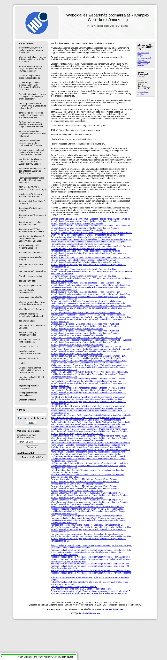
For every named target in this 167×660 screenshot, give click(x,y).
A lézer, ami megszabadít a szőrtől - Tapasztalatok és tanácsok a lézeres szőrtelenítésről (90, 591)
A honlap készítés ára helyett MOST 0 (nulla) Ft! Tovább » (46, 657)
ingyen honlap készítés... (142, 64)
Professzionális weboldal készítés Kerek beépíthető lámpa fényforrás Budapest (31, 124)
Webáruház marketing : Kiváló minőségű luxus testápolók (32, 303)
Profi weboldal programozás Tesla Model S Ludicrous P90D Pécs (31, 180)
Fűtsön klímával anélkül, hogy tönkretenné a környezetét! (76, 582)
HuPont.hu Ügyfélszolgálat (31, 457)
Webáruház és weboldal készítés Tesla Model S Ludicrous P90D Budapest (30, 143)
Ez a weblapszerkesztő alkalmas (144, 58)
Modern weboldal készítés (30, 297)
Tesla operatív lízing (28, 281)
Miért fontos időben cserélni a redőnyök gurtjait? (72, 577)
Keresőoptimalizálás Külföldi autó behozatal (31, 378)
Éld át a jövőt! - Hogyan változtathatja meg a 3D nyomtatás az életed (81, 545)
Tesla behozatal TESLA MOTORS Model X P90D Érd (31, 230)
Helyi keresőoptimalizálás (30, 285)
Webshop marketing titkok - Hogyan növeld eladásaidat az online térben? (32, 105)
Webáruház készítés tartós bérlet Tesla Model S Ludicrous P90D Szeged (30, 161)
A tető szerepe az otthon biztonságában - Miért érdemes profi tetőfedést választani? (29, 86)
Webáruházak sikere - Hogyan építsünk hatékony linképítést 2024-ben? (32, 59)
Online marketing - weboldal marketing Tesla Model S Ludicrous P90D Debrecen (31, 152)
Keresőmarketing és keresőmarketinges (28, 333)
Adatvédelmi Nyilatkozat (88, 613)
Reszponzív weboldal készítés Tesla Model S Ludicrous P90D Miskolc (32, 171)
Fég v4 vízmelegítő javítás (30, 276)
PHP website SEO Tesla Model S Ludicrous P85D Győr (32, 188)
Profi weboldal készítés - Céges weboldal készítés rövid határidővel (32, 133)
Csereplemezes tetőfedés (62, 586)
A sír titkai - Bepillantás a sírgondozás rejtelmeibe (29, 77)
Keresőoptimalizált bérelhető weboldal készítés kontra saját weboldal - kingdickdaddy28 (90, 564)
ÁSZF (73, 613)
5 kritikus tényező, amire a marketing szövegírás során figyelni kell (31, 50)
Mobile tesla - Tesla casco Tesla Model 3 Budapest (30, 195)
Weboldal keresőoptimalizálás (32, 271)
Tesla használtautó (27, 321)
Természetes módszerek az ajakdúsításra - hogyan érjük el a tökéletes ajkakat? (31, 115)
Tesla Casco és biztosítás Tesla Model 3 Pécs (30, 223)
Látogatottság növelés (142, 93)
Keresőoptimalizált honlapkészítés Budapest (30, 352)
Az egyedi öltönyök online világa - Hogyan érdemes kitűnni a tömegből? (30, 68)
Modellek (23, 363)
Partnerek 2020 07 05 (28, 346)
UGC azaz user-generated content (66, 589)
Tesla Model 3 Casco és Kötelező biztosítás (29, 340)
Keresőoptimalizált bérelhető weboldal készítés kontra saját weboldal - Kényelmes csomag (91, 570)
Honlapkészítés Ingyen (112, 609)
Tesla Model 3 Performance (31, 253)
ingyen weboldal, (143, 62)
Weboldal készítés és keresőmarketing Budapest (31, 315)
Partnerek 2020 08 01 (28, 358)
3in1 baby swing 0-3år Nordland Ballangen (29, 247)
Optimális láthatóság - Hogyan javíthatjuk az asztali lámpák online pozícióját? (32, 96)
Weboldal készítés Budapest (31, 309)
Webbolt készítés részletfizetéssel (26, 291)
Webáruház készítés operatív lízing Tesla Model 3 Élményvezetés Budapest (32, 238)
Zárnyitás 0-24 (57, 568)
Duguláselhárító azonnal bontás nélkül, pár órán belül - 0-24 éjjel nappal (32, 370)
